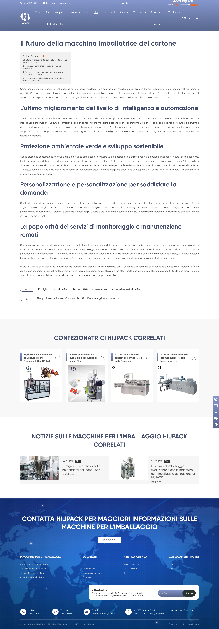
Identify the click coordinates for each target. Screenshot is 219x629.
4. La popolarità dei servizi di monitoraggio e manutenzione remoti (43, 79)
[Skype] (216, 399)
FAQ (171, 564)
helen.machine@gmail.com (58, 3)
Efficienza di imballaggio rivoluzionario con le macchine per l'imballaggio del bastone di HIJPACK (173, 471)
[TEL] (216, 412)
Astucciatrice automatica (32, 573)
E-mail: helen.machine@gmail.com (104, 612)
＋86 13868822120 (29, 3)
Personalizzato (80, 12)
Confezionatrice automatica (33, 568)
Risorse (123, 12)
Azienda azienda (156, 18)
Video (171, 568)
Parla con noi (109, 539)
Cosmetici (87, 577)
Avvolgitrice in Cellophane (32, 577)
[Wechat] (216, 418)
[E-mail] (216, 405)
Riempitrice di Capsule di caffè (34, 564)
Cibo (85, 564)
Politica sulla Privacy (190, 624)
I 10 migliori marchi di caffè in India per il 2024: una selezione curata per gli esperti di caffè (88, 289)
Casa (38, 12)
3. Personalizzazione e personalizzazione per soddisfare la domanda (43, 73)
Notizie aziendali (131, 568)
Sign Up (189, 593)
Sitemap (173, 624)
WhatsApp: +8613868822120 (67, 612)
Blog (96, 12)
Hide (43, 56)
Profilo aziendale (131, 564)
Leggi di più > (68, 474)
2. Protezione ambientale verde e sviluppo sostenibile (42, 67)
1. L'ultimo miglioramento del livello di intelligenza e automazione (45, 61)
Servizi (126, 573)
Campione (139, 12)
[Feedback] (216, 424)
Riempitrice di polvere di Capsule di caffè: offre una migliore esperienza (78, 298)
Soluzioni (109, 12)
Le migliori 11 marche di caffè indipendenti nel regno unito (81, 468)
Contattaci (174, 12)
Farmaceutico (89, 568)
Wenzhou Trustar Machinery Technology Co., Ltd (54, 624)
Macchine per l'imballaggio (54, 18)
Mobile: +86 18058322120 (35, 612)
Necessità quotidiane (92, 573)
